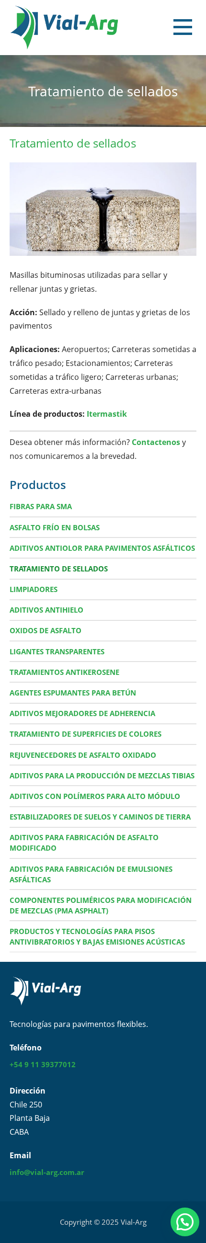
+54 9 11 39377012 (43, 1064)
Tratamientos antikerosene (64, 672)
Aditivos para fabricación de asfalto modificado (84, 842)
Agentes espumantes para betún (73, 692)
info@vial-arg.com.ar (47, 1172)
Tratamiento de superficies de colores (85, 734)
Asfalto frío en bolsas (55, 527)
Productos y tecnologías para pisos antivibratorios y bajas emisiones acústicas (97, 936)
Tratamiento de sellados (59, 568)
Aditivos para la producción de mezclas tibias (102, 775)
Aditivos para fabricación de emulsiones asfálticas (91, 874)
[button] (192, 29)
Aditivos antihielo (46, 610)
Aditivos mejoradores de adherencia (82, 713)
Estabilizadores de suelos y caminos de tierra (100, 816)
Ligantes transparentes (57, 651)
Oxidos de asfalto (45, 630)
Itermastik (107, 414)
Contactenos (156, 442)
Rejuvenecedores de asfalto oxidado (83, 755)
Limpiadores (33, 589)
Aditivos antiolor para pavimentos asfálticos (102, 548)
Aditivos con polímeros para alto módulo (95, 796)
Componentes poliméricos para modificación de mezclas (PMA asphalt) (101, 905)
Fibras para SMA (41, 506)
